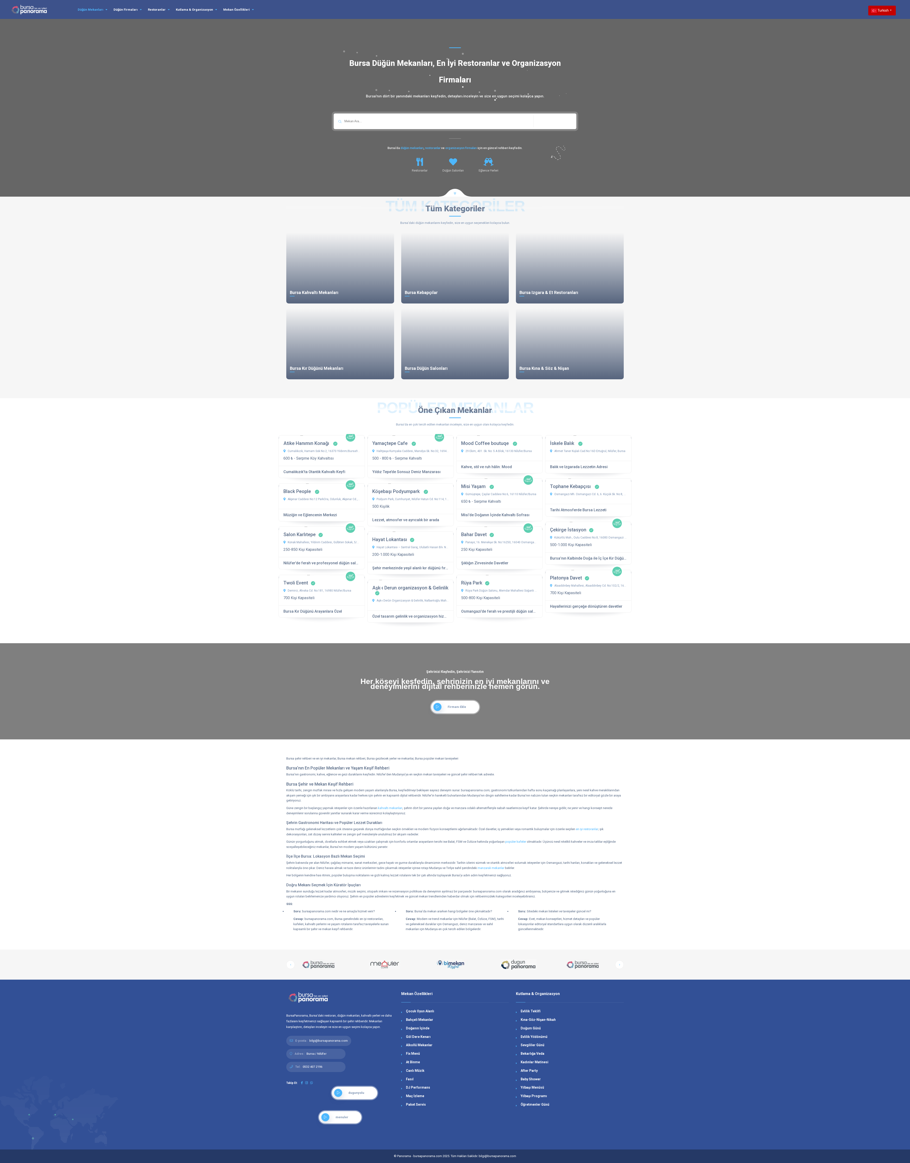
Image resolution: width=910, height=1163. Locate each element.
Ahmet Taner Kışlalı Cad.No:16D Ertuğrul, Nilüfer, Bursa (589, 451)
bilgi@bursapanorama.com (328, 1040)
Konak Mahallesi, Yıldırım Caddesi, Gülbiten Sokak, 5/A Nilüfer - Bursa (323, 542)
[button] (290, 964)
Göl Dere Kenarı (418, 1037)
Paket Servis (416, 1104)
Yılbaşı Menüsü (532, 1087)
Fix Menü (413, 1053)
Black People (297, 491)
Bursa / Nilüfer (316, 1053)
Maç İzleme (415, 1096)
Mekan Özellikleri (236, 9)
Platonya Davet (566, 578)
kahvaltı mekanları (390, 808)
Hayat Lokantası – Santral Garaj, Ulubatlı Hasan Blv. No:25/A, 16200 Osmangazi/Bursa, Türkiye (412, 547)
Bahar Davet (474, 534)
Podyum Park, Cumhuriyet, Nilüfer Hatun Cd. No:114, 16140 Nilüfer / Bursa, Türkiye (412, 499)
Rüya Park (471, 583)
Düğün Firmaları (126, 9)
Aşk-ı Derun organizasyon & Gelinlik (410, 588)
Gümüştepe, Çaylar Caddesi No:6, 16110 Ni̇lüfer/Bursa (500, 494)
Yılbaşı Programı (534, 1096)
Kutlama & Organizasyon (195, 9)
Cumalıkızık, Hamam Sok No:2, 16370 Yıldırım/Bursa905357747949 (323, 451)
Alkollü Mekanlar (419, 1045)
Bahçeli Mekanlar (419, 1020)
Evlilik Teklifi (531, 1011)
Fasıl (410, 1079)
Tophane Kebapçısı (571, 486)
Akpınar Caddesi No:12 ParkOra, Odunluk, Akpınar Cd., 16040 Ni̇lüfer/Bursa (323, 499)
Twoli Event (295, 583)
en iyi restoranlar (587, 829)
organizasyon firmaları (461, 148)
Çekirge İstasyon (568, 530)
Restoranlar (157, 9)
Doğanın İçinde (417, 1028)
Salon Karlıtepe (299, 534)
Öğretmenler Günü (535, 1104)
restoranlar (433, 148)
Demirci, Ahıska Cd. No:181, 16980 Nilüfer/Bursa (319, 590)
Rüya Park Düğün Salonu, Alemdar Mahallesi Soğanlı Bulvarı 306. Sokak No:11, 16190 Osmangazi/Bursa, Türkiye (501, 590)
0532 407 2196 (312, 1066)
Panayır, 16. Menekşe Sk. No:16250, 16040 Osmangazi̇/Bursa (501, 542)
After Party (529, 1070)
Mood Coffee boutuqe (485, 443)
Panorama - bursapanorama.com (419, 1156)
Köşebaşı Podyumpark (396, 491)
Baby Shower (531, 1079)
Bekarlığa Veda (532, 1053)
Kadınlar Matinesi (534, 1062)
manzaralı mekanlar (491, 868)
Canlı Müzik (415, 1070)
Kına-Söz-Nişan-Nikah (538, 1020)
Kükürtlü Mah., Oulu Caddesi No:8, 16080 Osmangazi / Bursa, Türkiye (590, 537)
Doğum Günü (531, 1028)
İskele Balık (562, 443)
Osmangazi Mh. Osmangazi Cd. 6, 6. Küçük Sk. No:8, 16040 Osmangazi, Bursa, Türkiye (590, 494)
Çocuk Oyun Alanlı (420, 1011)
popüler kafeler (515, 841)
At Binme (413, 1062)
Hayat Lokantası (389, 539)
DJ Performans (418, 1087)
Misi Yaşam (474, 486)
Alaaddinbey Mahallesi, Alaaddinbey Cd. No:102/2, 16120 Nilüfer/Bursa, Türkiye (590, 585)
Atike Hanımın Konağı (306, 443)
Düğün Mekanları (91, 9)
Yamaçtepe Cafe (390, 443)
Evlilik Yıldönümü (534, 1037)
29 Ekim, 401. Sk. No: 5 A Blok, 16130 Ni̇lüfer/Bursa (498, 451)
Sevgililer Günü (532, 1045)
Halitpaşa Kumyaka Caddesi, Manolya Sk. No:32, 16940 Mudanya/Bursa (412, 451)
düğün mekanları (411, 148)
